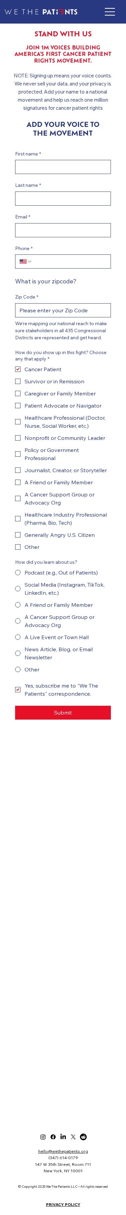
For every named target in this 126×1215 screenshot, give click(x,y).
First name (28, 154)
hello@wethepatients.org (63, 1151)
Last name (28, 185)
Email (22, 217)
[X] (73, 1137)
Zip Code (26, 297)
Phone (24, 248)
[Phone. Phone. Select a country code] (25, 261)
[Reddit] (83, 1137)
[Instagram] (43, 1137)
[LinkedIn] (63, 1137)
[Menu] (110, 12)
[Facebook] (53, 1137)
